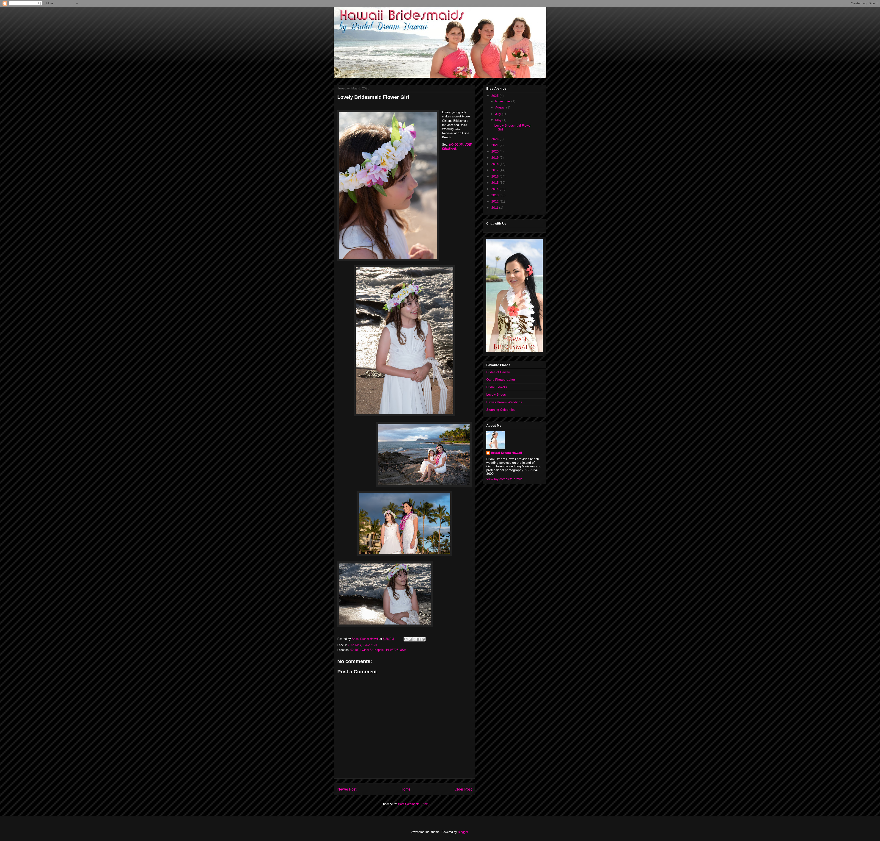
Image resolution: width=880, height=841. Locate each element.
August (500, 107)
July (498, 114)
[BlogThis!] (410, 639)
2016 (495, 176)
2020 (495, 151)
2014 (495, 189)
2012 (495, 201)
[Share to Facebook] (419, 639)
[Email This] (406, 639)
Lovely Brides (496, 394)
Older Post (463, 789)
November (503, 101)
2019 (495, 157)
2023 (495, 139)
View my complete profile (504, 479)
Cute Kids (354, 645)
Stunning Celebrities (500, 409)
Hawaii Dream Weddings (504, 402)
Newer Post (346, 789)
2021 (495, 145)
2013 (495, 195)
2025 (495, 95)
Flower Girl (370, 645)
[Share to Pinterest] (423, 639)
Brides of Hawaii (498, 372)
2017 (495, 170)
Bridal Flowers (496, 387)
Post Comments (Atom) (413, 804)
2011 (495, 207)
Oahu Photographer (500, 379)
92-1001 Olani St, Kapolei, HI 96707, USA (378, 650)
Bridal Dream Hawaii (506, 453)
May (498, 120)
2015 (495, 182)
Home (405, 789)
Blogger (463, 832)
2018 (495, 164)
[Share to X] (414, 639)
